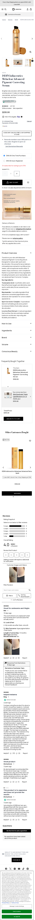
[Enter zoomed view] (30, 52)
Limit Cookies (17, 911)
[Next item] (30, 467)
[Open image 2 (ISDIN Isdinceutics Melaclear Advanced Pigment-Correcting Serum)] (29, 62)
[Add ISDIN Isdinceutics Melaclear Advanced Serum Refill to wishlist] (30, 441)
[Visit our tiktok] (23, 869)
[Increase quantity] (17, 173)
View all (29, 121)
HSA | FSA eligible (10, 117)
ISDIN (16, 20)
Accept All (17, 916)
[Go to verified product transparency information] (9, 101)
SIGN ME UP (16, 860)
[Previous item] (3, 467)
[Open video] (17, 62)
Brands (10, 20)
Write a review (6, 108)
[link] (27, 9)
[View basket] (30, 9)
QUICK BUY (17, 493)
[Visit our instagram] (15, 869)
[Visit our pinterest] (27, 869)
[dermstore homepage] (16, 9)
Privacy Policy (5, 903)
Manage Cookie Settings (17, 906)
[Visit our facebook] (6, 869)
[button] (17, 102)
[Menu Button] (2, 9)
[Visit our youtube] (19, 869)
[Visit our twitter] (10, 869)
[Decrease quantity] (5, 173)
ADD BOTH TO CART (13, 419)
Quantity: (6, 169)
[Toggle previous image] (1, 38)
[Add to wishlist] (28, 182)
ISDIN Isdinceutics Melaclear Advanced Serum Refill (17, 472)
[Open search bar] (5, 9)
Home (4, 20)
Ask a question (18, 108)
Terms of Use (15, 903)
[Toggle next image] (32, 38)
